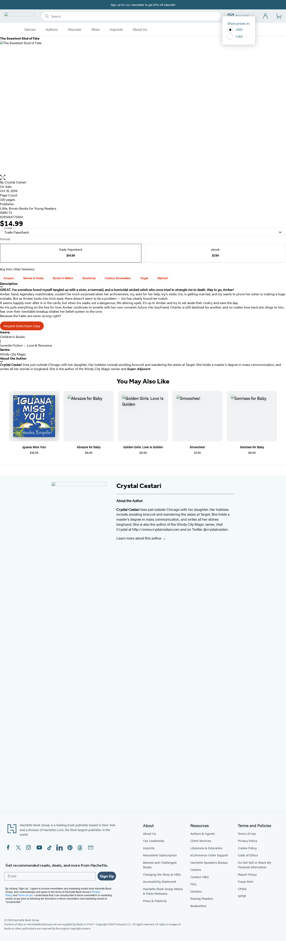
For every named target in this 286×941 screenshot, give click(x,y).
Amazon (9, 278)
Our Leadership (153, 840)
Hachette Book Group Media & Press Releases (163, 891)
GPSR (242, 896)
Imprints (116, 29)
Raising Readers (201, 898)
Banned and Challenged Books (159, 864)
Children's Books (12, 336)
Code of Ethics (248, 855)
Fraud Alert (245, 881)
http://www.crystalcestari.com (155, 529)
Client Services (200, 840)
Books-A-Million (63, 278)
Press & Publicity (155, 900)
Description (9, 284)
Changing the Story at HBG (162, 874)
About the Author (13, 358)
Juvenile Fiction (11, 345)
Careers (195, 869)
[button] (143, 177)
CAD (239, 36)
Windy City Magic (13, 354)
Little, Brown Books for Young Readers (28, 208)
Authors (52, 29)
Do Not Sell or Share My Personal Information (254, 864)
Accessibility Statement (159, 881)
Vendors (196, 891)
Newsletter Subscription (160, 855)
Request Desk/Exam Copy (22, 326)
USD (239, 29)
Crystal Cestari (15, 182)
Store (95, 29)
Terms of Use (247, 833)
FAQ (193, 884)
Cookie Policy (247, 848)
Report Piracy (247, 874)
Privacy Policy (247, 840)
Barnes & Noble (33, 278)
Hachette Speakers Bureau (209, 862)
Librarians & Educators (206, 848)
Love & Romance (39, 345)
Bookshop (89, 278)
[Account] (265, 16)
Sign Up (107, 876)
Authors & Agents (202, 833)
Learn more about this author (139, 538)
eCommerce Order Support (209, 855)
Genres (30, 29)
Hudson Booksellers (118, 278)
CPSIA (242, 889)
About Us (140, 29)
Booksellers (198, 906)
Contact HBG (199, 877)
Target (144, 278)
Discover (74, 29)
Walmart (162, 278)
